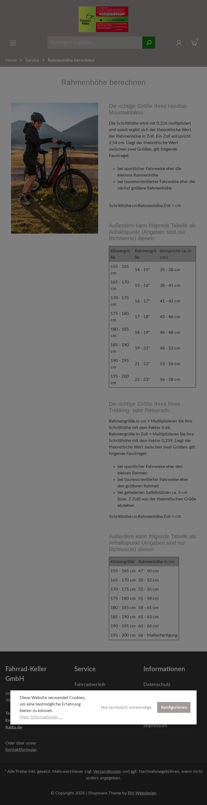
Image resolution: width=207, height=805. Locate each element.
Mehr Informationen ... (41, 717)
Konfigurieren (174, 707)
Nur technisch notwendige (126, 707)
